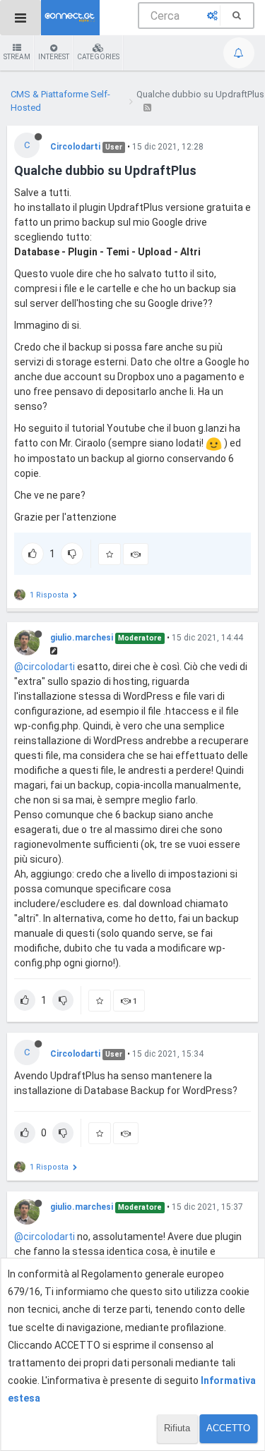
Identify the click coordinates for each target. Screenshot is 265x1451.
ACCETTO (228, 1428)
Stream (17, 57)
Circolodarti (75, 147)
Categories (98, 57)
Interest (53, 57)
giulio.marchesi (81, 638)
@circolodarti (44, 666)
